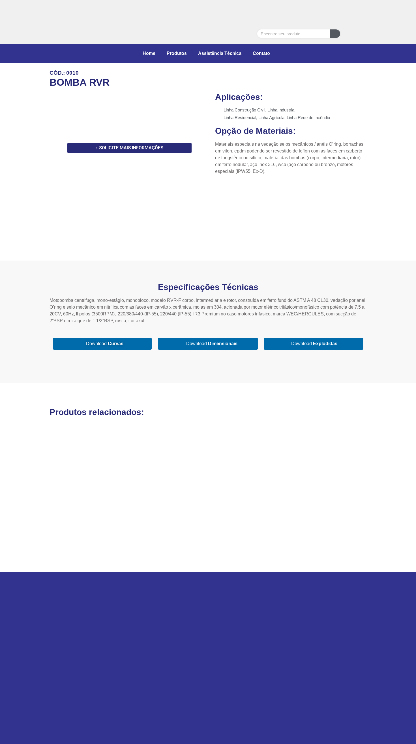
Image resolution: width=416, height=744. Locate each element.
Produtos (177, 53)
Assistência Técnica (219, 53)
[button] (55, 115)
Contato (261, 53)
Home (149, 53)
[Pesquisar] (335, 33)
